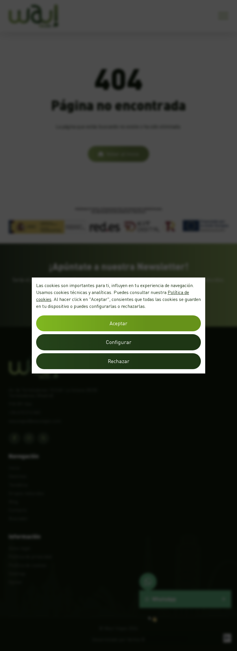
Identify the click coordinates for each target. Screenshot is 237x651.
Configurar (119, 342)
